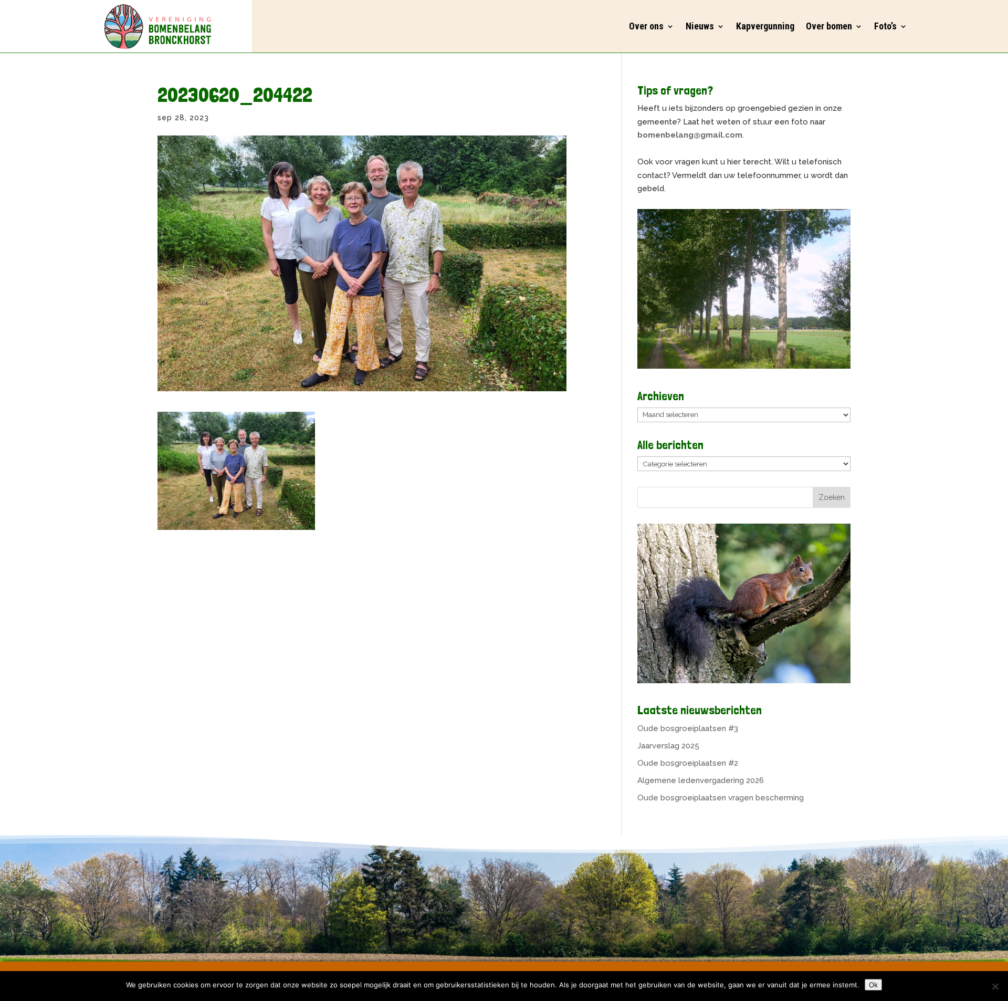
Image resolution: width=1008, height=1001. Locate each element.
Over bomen (829, 26)
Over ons (646, 26)
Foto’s (885, 26)
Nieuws (700, 26)
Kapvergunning (765, 26)
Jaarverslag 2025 (668, 745)
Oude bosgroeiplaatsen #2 (687, 763)
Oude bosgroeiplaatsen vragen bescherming (720, 797)
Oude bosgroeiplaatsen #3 (687, 728)
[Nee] (995, 986)
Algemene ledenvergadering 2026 (700, 780)
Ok (873, 985)
